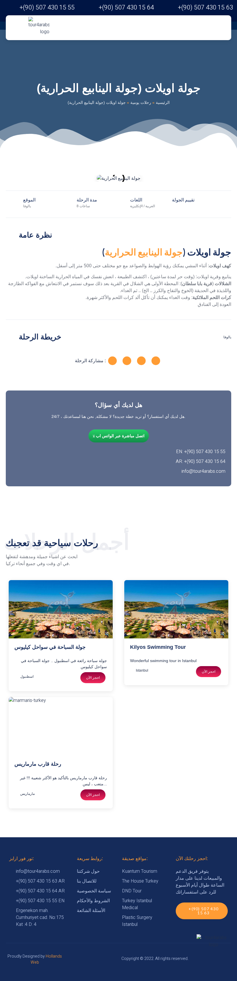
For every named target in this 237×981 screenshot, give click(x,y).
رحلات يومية (140, 102)
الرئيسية (163, 102)
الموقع (29, 199)
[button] (11, 178)
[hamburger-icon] (65, 28)
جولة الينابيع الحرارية (144, 251)
